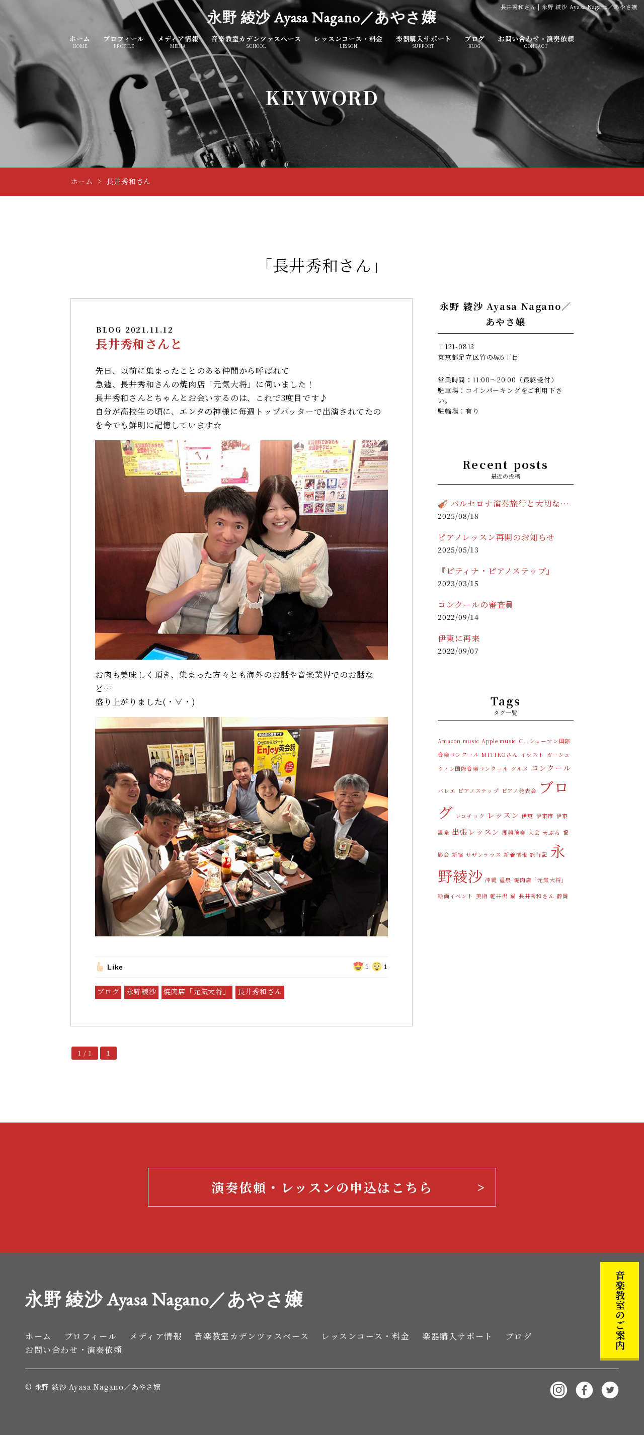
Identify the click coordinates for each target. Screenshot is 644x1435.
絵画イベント (455, 896)
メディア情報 (178, 42)
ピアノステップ (478, 790)
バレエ (446, 790)
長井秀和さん (259, 991)
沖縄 (491, 880)
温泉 (506, 880)
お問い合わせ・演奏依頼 (536, 42)
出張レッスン (476, 831)
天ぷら (551, 832)
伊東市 (544, 816)
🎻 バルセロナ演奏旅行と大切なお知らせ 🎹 (506, 503)
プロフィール (123, 42)
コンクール (551, 767)
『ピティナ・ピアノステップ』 (496, 571)
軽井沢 (499, 896)
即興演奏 (514, 832)
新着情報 (515, 854)
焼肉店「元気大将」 (197, 991)
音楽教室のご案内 (620, 1309)
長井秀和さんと (139, 343)
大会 (534, 832)
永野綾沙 (141, 991)
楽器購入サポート (423, 42)
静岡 (563, 896)
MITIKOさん (499, 754)
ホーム (79, 42)
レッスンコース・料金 (348, 42)
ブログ (474, 42)
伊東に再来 (459, 638)
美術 (482, 896)
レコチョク (470, 816)
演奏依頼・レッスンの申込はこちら (322, 1187)
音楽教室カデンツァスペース (256, 42)
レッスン (503, 815)
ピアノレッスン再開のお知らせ (496, 537)
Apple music (498, 741)
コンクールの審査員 (476, 604)
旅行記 (538, 854)
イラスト (532, 754)
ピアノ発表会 (519, 790)
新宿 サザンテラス (476, 854)
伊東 (527, 816)
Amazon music (458, 741)
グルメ (519, 768)
